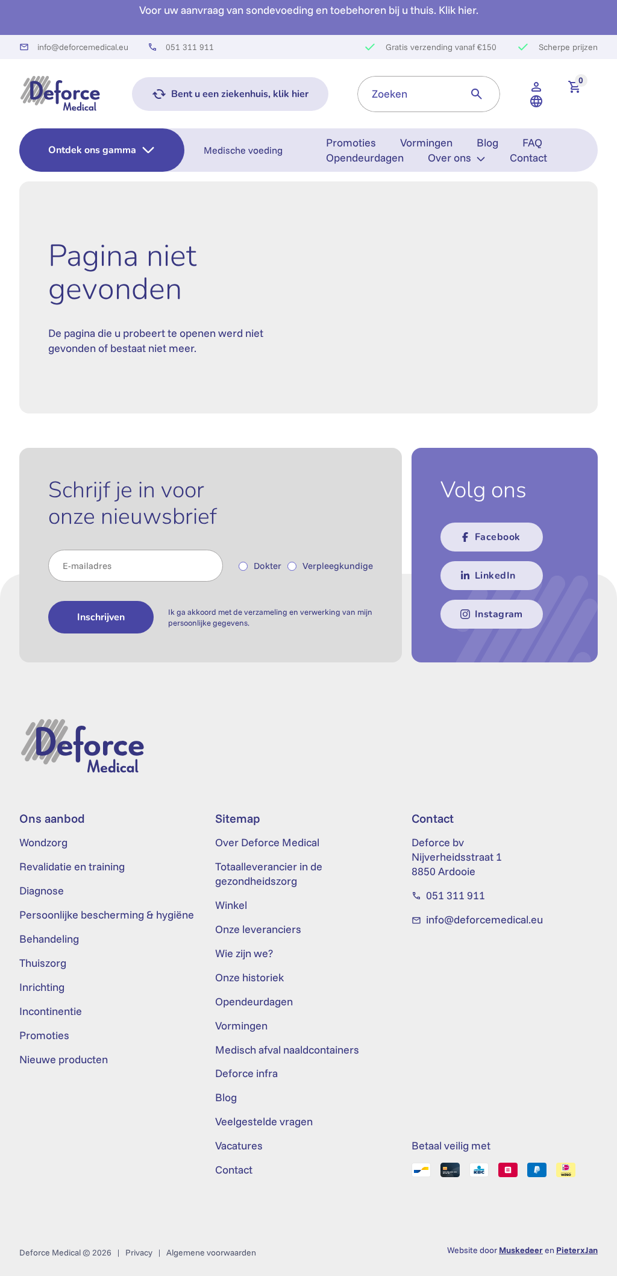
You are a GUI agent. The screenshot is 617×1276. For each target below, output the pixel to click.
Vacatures (239, 1145)
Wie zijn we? (244, 953)
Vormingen (426, 142)
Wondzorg (43, 842)
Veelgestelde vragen (264, 1121)
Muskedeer (521, 1250)
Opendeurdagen (365, 158)
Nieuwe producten (63, 1059)
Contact (528, 158)
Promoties (351, 142)
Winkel (231, 905)
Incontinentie (50, 1011)
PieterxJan (577, 1250)
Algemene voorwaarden (211, 1252)
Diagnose (41, 890)
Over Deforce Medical (267, 842)
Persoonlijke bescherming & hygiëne (106, 915)
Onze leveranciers (258, 929)
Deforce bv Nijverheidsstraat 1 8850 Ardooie (457, 856)
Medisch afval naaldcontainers (287, 1050)
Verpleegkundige (337, 565)
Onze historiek (249, 977)
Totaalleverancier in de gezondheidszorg (268, 874)
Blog (487, 142)
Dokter (267, 565)
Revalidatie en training (72, 866)
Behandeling (49, 939)
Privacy (138, 1252)
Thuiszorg (42, 963)
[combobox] (405, 94)
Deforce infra (246, 1073)
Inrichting (41, 987)
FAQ (532, 142)
